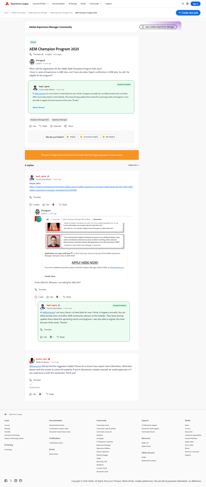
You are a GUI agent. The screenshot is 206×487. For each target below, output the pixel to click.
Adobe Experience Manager (38, 13)
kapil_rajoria (44, 86)
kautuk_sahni (41, 359)
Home (6, 13)
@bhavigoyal (40, 93)
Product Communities (18, 13)
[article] (81, 191)
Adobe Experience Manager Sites (61, 13)
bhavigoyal (40, 60)
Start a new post (100, 155)
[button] (188, 13)
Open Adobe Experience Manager (160, 26)
